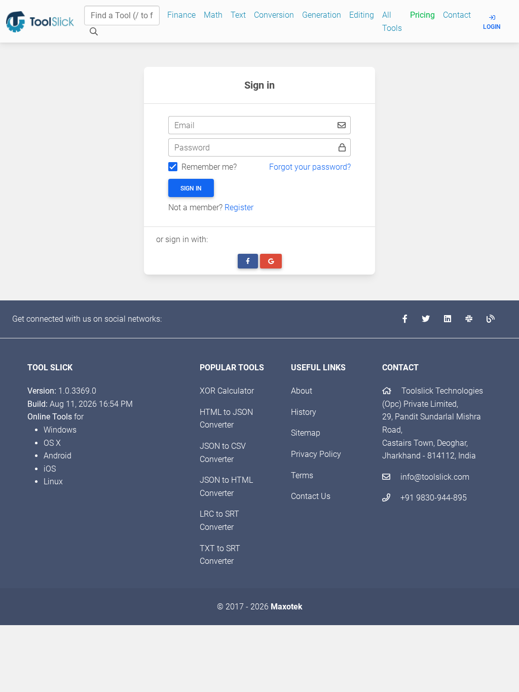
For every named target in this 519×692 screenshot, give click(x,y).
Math (213, 15)
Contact (457, 15)
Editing (361, 15)
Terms (302, 475)
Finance (181, 15)
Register (239, 207)
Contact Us (310, 496)
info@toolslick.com (433, 477)
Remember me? (209, 167)
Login (492, 26)
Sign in (191, 188)
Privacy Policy (316, 454)
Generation (321, 15)
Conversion (274, 15)
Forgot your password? (310, 167)
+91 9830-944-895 (432, 498)
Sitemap (305, 433)
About (301, 391)
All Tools (392, 21)
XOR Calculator (227, 391)
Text (238, 15)
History (303, 412)
